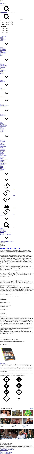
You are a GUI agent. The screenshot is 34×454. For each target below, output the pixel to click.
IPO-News (1, 54)
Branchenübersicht (2, 81)
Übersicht (1, 114)
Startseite (1, 37)
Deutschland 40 (2, 64)
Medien (1, 88)
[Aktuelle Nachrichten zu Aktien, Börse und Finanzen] (3, 12)
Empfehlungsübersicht (3, 52)
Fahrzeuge (1, 147)
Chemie (1, 143)
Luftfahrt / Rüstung (2, 160)
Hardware (1, 152)
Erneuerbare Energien (3, 146)
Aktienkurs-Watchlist (3, 230)
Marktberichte (2, 51)
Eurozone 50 (2, 69)
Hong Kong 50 (2, 73)
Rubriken (1, 47)
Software (1, 167)
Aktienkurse (2, 104)
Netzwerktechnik (2, 164)
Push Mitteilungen (3, 242)
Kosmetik (1, 158)
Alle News (1, 40)
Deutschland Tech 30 (3, 126)
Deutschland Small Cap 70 (3, 65)
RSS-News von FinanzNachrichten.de (5, 453)
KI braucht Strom (2, 363)
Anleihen (14, 195)
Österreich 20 (2, 131)
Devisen (14, 214)
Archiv (1, 89)
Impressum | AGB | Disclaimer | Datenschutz (6, 452)
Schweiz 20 (1, 71)
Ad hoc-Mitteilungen (3, 3)
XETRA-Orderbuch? (3, 115)
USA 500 (1, 68)
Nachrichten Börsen (3, 449)
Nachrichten (2, 38)
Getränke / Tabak (2, 150)
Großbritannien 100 (2, 70)
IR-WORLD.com (4, 344)
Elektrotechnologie (2, 145)
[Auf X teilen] (19, 382)
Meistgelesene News (3, 50)
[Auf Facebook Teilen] (6, 382)
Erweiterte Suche (3, 36)
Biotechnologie (2, 142)
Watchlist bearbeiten (3, 231)
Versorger (1, 170)
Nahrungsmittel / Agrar (3, 163)
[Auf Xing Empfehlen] (6, 388)
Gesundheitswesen (2, 149)
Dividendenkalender (3, 106)
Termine (1, 55)
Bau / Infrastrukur (2, 141)
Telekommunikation (3, 168)
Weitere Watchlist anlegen (3, 229)
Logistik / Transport (2, 159)
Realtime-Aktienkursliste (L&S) (4, 105)
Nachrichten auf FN (3, 39)
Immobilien (1, 154)
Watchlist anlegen (2, 233)
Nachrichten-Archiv (5, 450)
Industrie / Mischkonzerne (3, 155)
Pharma (1, 165)
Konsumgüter (2, 157)
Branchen (1, 80)
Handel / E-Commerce (3, 151)
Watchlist (14, 227)
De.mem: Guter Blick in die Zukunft (10, 248)
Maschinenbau (2, 161)
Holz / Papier (2, 153)
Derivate (14, 201)
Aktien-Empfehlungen (8, 449)
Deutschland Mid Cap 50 (3, 125)
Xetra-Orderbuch (6, 448)
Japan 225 (1, 72)
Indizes (1, 63)
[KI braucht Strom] (8, 362)
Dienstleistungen (2, 144)
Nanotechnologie (2, 162)
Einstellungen (2, 232)
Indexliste (1, 123)
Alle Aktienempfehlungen (3, 53)
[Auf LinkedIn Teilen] (19, 388)
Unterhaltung (2, 169)
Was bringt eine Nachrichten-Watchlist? (5, 234)
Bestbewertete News (3, 49)
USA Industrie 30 (2, 67)
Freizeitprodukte (2, 148)
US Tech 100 (2, 128)
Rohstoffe (1, 166)
